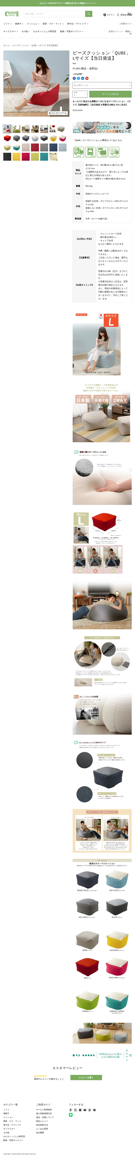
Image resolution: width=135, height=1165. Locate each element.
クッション (32, 23)
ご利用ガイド (125, 23)
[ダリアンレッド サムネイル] (7, 138)
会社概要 (40, 1132)
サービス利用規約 (44, 1109)
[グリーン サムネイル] (7, 147)
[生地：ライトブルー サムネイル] (62, 147)
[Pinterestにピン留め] (86, 78)
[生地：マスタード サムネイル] (16, 156)
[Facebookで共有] (74, 78)
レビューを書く (86, 1077)
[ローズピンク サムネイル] (62, 138)
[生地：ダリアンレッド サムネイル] (35, 147)
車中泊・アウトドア (76, 23)
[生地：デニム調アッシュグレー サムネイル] (44, 147)
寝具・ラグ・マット (52, 23)
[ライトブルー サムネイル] (35, 138)
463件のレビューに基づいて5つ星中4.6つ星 (110, 1055)
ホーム (6, 45)
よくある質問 (42, 1128)
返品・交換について (45, 1117)
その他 (24, 31)
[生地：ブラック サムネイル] (7, 156)
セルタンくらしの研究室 (44, 31)
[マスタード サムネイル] (53, 138)
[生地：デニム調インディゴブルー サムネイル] (53, 147)
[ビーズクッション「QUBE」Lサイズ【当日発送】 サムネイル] (7, 129)
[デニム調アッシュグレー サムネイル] (16, 138)
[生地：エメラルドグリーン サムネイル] (44, 156)
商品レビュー (42, 1121)
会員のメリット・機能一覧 (120, 32)
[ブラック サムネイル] (44, 138)
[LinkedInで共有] (82, 78)
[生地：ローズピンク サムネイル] (25, 156)
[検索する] (88, 14)
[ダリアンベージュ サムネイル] (61, 129)
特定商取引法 (42, 1125)
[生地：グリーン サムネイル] (35, 156)
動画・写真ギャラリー (71, 31)
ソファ (6, 23)
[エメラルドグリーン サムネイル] (16, 147)
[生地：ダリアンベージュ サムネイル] (25, 147)
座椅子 (18, 23)
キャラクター (9, 31)
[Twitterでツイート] (78, 78)
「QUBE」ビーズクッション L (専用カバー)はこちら (97, 140)
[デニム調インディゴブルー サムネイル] (25, 138)
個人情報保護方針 (44, 1113)
